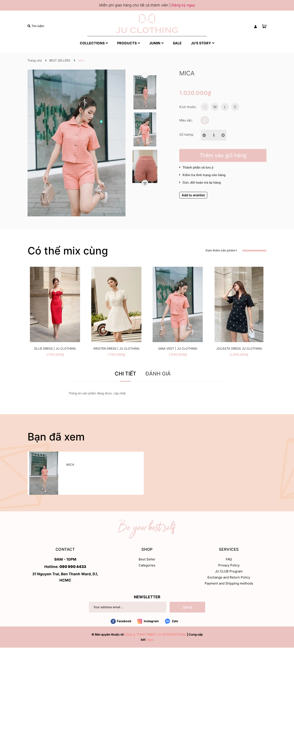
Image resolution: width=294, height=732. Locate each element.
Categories (147, 565)
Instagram (151, 621)
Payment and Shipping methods (229, 583)
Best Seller (147, 559)
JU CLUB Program (229, 571)
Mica (70, 464)
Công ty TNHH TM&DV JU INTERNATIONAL (155, 634)
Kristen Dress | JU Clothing (116, 348)
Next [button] (145, 183)
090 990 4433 (72, 567)
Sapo (149, 639)
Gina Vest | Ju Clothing (177, 348)
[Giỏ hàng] (264, 26)
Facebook (124, 621)
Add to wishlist (193, 195)
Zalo (174, 621)
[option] (145, 93)
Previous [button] (145, 75)
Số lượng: (186, 134)
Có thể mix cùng (68, 250)
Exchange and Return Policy (228, 577)
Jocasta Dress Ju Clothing (239, 348)
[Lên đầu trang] (286, 711)
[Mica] (44, 473)
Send (187, 607)
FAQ (229, 559)
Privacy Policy (229, 565)
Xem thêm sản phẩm (220, 250)
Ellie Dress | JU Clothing (55, 348)
